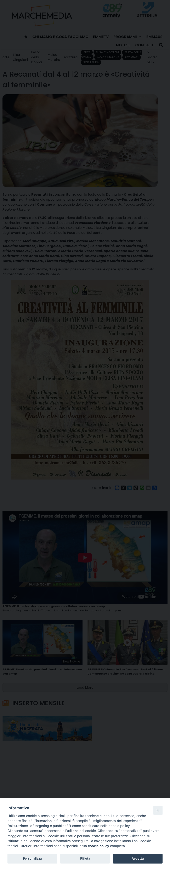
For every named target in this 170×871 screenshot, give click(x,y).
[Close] (158, 810)
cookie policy (98, 846)
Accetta (138, 858)
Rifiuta (85, 858)
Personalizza (32, 858)
